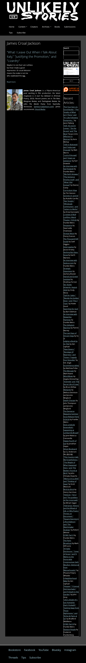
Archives (46, 26)
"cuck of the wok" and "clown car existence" (70, 158)
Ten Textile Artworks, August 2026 (70, 287)
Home (11, 26)
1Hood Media (40, 109)
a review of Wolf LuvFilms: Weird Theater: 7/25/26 (70, 217)
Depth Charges (69, 400)
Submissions (70, 26)
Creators (34, 26)
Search (66, 48)
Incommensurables (71, 365)
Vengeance (68, 225)
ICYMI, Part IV (69, 624)
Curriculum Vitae (70, 190)
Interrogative (69, 247)
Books (57, 26)
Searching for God (71, 309)
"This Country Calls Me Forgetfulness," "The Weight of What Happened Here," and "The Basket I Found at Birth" (71, 465)
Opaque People (70, 629)
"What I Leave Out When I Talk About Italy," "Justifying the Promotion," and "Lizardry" (32, 56)
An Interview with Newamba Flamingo (70, 317)
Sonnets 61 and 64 (71, 196)
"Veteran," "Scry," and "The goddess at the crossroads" (71, 497)
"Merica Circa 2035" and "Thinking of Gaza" (71, 481)
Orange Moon (69, 233)
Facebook (29, 650)
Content (21, 26)
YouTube (44, 650)
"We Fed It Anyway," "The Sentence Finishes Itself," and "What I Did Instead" (71, 179)
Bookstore (14, 650)
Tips (11, 32)
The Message (69, 371)
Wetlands (67, 390)
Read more (11, 82)
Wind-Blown (68, 376)
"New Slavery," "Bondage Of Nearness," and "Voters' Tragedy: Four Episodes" (70, 354)
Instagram (70, 650)
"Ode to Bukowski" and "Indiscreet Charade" (71, 147)
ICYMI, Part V (69, 535)
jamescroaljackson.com (44, 106)
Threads (13, 657)
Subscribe (21, 32)
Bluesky (56, 650)
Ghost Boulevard (70, 449)
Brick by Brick (69, 489)
